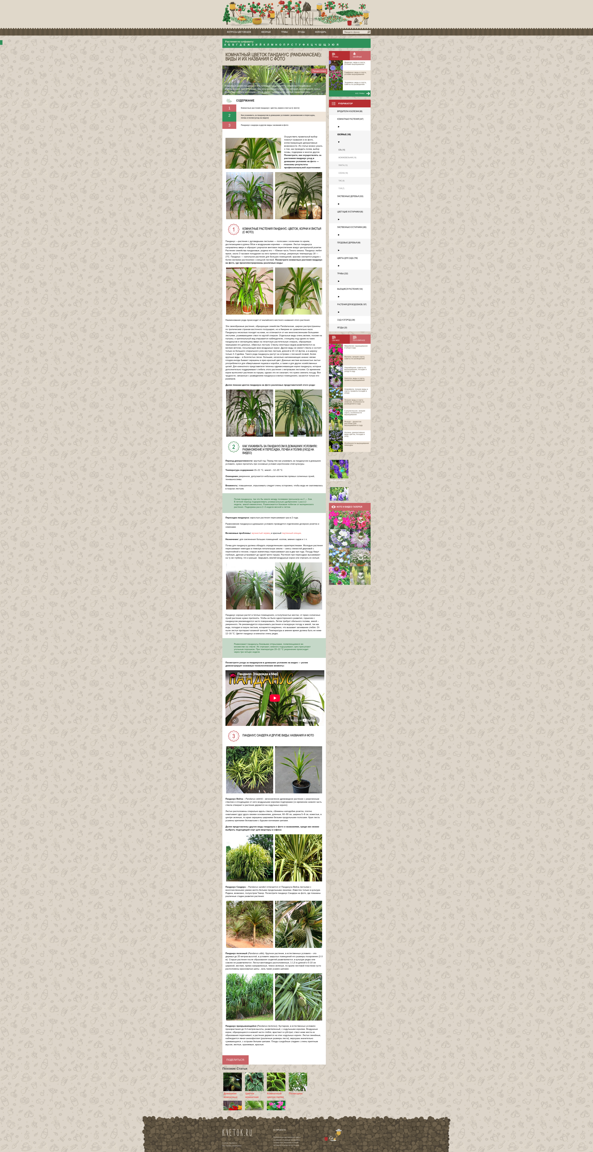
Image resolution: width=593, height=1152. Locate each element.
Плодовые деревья (348, 242)
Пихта (343, 165)
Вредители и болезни (349, 111)
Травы (284, 32)
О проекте (279, 1130)
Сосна (343, 173)
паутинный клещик (291, 533)
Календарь (320, 32)
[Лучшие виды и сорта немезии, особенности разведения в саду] (360, 557)
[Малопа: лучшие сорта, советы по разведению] (360, 520)
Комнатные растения (350, 119)
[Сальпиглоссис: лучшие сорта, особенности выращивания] (339, 575)
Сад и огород (346, 320)
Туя (341, 188)
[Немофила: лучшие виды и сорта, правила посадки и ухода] (339, 557)
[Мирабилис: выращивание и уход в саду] (339, 520)
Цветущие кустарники (350, 211)
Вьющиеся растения (350, 289)
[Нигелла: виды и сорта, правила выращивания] (360, 538)
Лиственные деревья (350, 196)
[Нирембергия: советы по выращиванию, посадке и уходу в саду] (339, 538)
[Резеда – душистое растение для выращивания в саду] (360, 575)
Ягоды (301, 32)
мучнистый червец (261, 533)
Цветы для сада (347, 258)
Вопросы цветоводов (239, 32)
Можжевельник (347, 157)
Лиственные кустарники (351, 227)
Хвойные (266, 32)
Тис (342, 181)
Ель (342, 150)
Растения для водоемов (352, 304)
